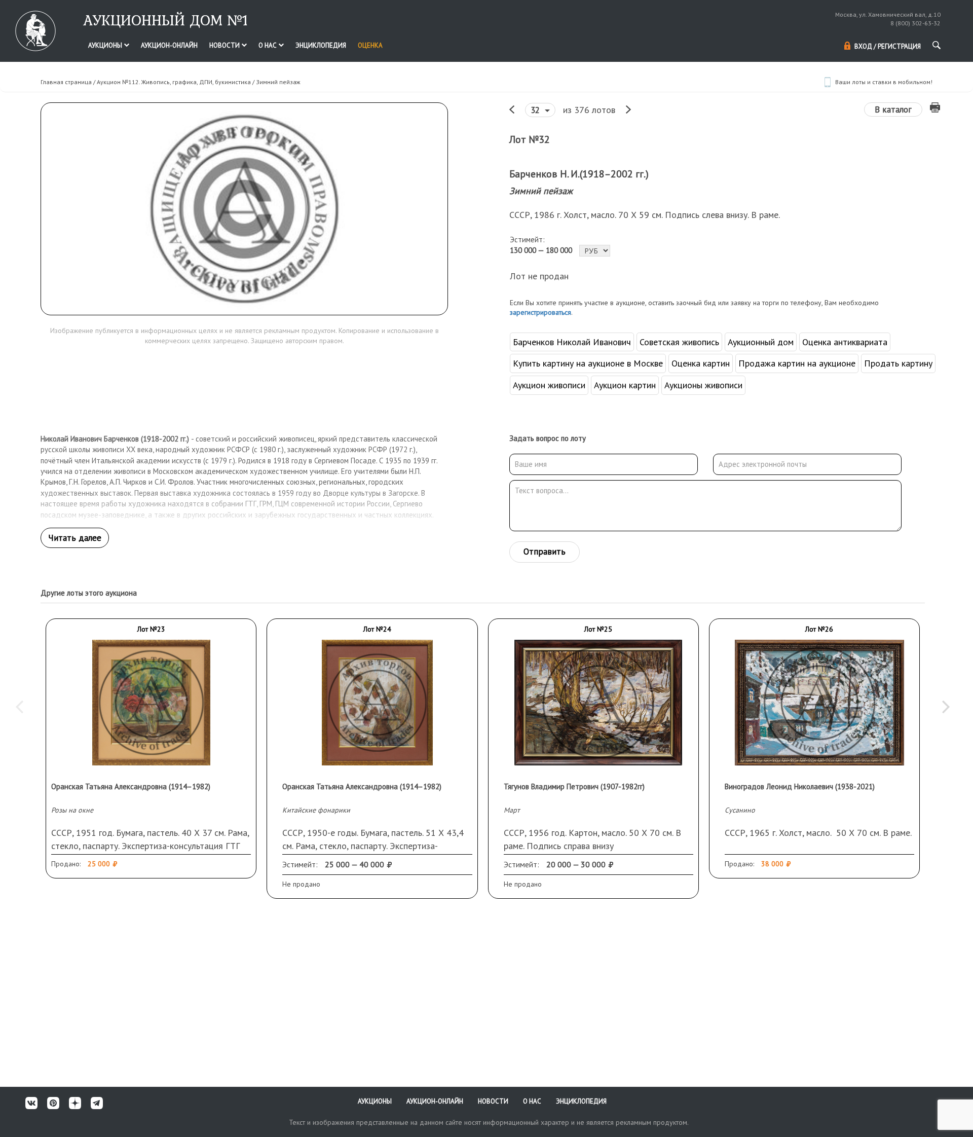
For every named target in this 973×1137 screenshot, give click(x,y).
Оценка (370, 45)
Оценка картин (700, 363)
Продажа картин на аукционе (796, 363)
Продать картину (898, 363)
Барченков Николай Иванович (572, 342)
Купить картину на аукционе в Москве (588, 363)
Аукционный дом (761, 342)
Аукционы (106, 45)
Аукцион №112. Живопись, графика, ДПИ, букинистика (174, 82)
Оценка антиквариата (844, 342)
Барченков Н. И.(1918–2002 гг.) (579, 173)
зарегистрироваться (540, 312)
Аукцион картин (625, 385)
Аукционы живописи (703, 385)
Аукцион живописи (549, 385)
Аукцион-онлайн (169, 45)
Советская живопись (679, 342)
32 (536, 110)
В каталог (893, 109)
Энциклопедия (320, 45)
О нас (268, 45)
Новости (225, 45)
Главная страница (66, 82)
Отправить (544, 551)
